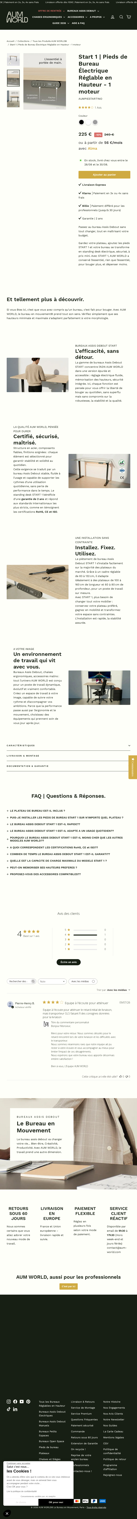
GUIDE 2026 (59, 23)
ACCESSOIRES (76, 17)
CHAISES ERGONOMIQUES (47, 17)
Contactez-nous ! (81, 1471)
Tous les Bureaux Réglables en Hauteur (52, 1403)
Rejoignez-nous (112, 1474)
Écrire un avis (69, 962)
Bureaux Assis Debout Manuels (52, 1423)
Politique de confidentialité (112, 1451)
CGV (105, 1443)
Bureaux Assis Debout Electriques (52, 1413)
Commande (78, 1431)
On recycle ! (78, 1449)
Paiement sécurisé (82, 1425)
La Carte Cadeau (113, 1431)
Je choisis (21, 1502)
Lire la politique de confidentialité (22, 1491)
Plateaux (44, 1453)
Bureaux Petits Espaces (48, 1433)
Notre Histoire (111, 1401)
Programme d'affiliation (110, 1467)
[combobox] (52, 981)
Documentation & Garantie (28, 766)
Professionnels (80, 1465)
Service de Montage (83, 1407)
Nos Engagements (114, 1407)
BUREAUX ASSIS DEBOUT (82, 10)
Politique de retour (114, 1459)
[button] (7, 1513)
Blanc (88, 122)
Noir (81, 122)
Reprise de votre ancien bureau (81, 1457)
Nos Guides (110, 1425)
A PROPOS (96, 17)
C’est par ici (68, 1286)
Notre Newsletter (113, 1419)
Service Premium (81, 1413)
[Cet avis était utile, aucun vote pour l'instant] (120, 1076)
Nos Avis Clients (113, 1413)
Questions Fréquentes (84, 1419)
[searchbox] (18, 981)
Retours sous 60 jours (84, 1437)
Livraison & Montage (23, 756)
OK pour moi (56, 1502)
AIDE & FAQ (78, 23)
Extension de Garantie (84, 1443)
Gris (95, 122)
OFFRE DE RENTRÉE (50, 10)
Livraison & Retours (83, 1401)
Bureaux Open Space (51, 1441)
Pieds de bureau (48, 1447)
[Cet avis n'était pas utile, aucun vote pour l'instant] (126, 1076)
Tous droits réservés (96, 1507)
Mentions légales (113, 1437)
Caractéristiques (21, 745)
